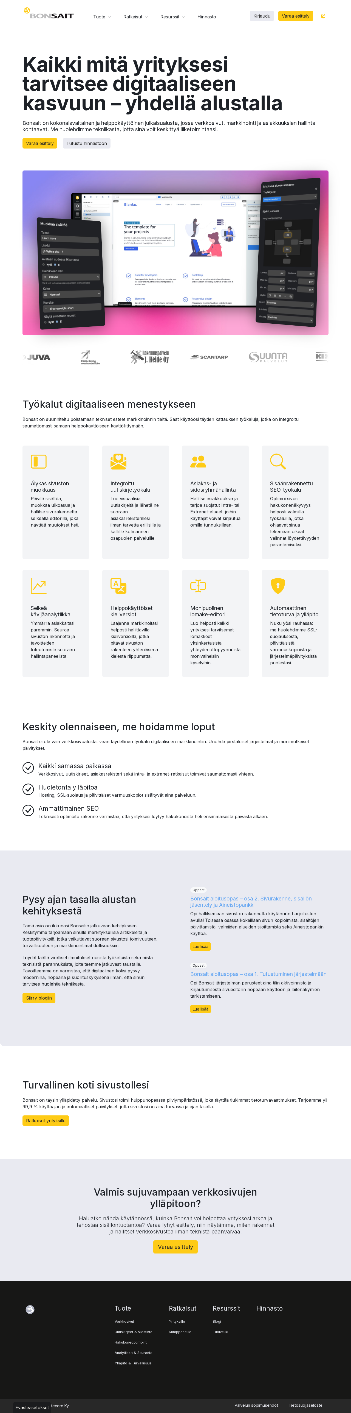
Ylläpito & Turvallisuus (133, 1363)
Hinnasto (206, 16)
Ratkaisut (133, 16)
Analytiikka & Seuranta (133, 1353)
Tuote (100, 16)
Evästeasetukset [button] (32, 1407)
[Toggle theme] (323, 16)
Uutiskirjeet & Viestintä (133, 1332)
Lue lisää (200, 946)
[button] (262, 16)
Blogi (217, 1321)
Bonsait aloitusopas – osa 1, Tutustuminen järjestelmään (258, 974)
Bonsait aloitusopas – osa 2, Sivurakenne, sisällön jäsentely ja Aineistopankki (251, 901)
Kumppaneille (180, 1332)
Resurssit (170, 16)
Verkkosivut (124, 1321)
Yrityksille (177, 1321)
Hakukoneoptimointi (131, 1342)
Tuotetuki (220, 1332)
